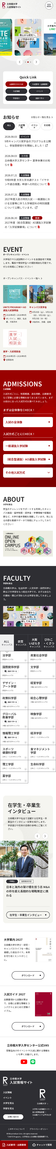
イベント (39, 91)
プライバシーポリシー (38, 1129)
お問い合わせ (13, 1116)
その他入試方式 (15, 472)
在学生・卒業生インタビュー (26, 915)
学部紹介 (16, 98)
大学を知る (8, 1103)
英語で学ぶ (39, 98)
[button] (19, 62)
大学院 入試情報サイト (41, 1109)
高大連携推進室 (38, 1112)
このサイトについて (16, 1129)
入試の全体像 (13, 422)
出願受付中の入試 (16, 84)
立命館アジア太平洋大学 (41, 1115)
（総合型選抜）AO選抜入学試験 (25, 459)
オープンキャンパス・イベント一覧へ (21, 278)
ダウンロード (28, 975)
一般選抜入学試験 (16, 446)
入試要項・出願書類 (39, 84)
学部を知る (8, 1108)
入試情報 (16, 91)
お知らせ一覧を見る (41, 117)
